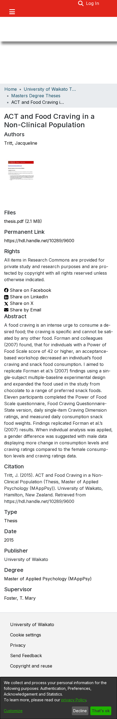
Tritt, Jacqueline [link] (20, 143)
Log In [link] (93, 3)
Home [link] (10, 89)
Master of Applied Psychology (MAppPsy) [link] (48, 578)
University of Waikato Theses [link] (51, 89)
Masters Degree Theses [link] (35, 95)
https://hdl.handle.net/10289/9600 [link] (39, 240)
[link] (23, 221)
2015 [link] (9, 540)
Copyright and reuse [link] (31, 666)
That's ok (101, 710)
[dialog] (58, 698)
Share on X (20, 303)
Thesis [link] (10, 520)
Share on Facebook (29, 290)
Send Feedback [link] (26, 655)
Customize (13, 710)
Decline (80, 710)
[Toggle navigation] (12, 12)
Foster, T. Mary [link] (20, 598)
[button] (81, 3)
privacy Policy (73, 699)
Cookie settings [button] (25, 635)
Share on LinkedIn (28, 296)
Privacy (18, 645)
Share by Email (24, 310)
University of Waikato (32, 624)
